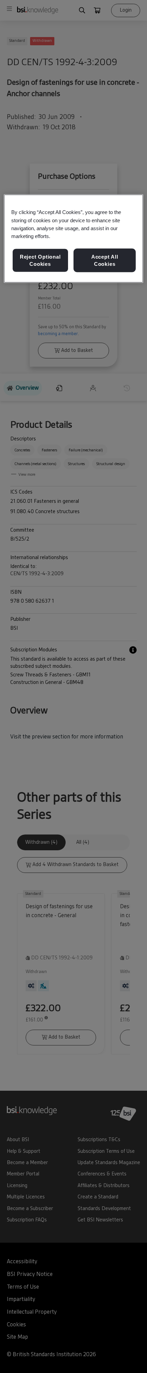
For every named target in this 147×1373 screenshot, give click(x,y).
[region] (74, 238)
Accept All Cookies (104, 260)
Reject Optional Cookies (40, 260)
